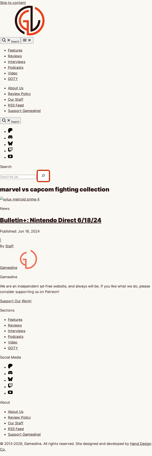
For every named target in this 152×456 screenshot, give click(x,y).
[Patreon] (10, 131)
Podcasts (15, 67)
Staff (9, 246)
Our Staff (15, 99)
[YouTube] (10, 157)
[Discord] (10, 138)
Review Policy (19, 94)
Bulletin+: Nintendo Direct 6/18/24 (50, 220)
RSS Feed (16, 105)
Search (6, 167)
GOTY (13, 79)
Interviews (16, 62)
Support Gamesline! (24, 111)
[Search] (43, 176)
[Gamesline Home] (29, 34)
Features (15, 50)
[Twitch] (10, 151)
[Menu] (27, 40)
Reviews (15, 56)
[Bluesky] (10, 144)
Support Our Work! (15, 301)
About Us (15, 88)
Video (12, 73)
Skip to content (13, 3)
